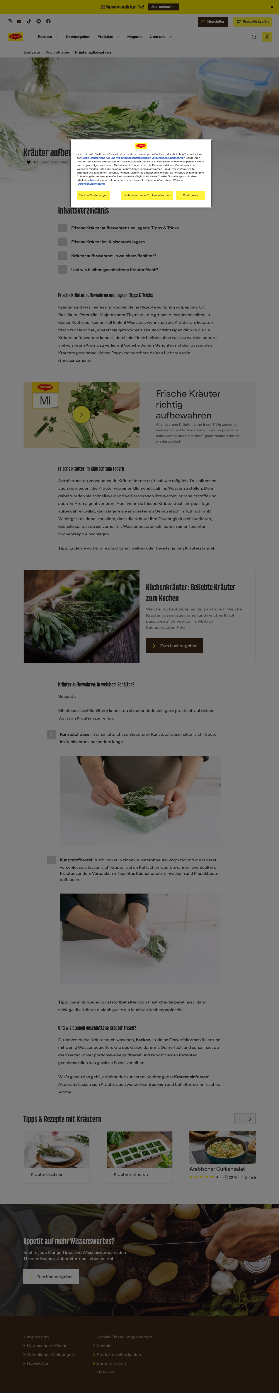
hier (92, 180)
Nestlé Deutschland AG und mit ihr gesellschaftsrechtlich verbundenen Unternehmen (133, 157)
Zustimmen (190, 195)
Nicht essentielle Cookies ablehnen (147, 195)
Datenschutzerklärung (91, 183)
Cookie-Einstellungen (93, 195)
